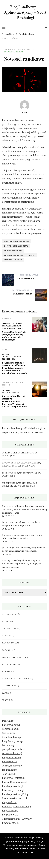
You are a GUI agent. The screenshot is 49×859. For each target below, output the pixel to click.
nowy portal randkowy (16, 246)
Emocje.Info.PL (10, 823)
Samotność (8, 686)
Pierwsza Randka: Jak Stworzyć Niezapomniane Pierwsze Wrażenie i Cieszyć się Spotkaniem (14, 401)
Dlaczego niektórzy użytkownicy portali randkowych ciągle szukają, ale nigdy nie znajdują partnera (22, 563)
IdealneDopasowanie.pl (14, 782)
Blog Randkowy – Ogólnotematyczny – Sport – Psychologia (24, 12)
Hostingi (7, 636)
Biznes (6, 621)
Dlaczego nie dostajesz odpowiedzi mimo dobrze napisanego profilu (22, 537)
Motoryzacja (9, 643)
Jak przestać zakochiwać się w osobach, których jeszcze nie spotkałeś (21, 524)
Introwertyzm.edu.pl (13, 790)
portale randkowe (13, 255)
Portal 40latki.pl (33, 428)
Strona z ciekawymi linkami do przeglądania (20, 454)
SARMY (5, 693)
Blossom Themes (28, 848)
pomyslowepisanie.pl (13, 749)
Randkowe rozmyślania (15, 679)
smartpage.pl (20, 136)
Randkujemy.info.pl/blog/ (15, 794)
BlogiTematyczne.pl (12, 741)
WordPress (27, 852)
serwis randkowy (13, 260)
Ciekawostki (8, 324)
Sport (5, 700)
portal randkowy (13, 251)
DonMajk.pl (8, 720)
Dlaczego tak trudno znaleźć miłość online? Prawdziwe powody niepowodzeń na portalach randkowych (14, 368)
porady (20, 324)
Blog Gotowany (10, 814)
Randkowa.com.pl (11, 724)
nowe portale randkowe (16, 241)
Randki (20, 328)
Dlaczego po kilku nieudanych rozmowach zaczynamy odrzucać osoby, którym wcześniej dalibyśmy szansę (24, 509)
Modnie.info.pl (9, 769)
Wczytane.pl (8, 745)
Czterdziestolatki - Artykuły (17, 818)
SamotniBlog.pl (10, 728)
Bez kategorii (10, 614)
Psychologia (8, 328)
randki (31, 255)
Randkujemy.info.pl (12, 786)
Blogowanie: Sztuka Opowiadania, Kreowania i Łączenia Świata (21, 464)
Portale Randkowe (13, 52)
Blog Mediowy (9, 802)
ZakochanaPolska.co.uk (14, 798)
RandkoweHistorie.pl (13, 777)
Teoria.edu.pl (9, 774)
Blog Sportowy (10, 810)
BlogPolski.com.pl (11, 757)
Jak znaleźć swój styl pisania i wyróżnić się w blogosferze (19, 484)
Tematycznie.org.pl (12, 765)
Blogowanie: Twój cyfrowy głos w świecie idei (21, 474)
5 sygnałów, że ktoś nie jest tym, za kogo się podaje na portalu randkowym (14, 336)
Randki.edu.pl (9, 761)
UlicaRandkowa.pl (11, 737)
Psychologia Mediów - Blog (16, 806)
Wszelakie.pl (8, 733)
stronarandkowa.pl (12, 753)
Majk (24, 113)
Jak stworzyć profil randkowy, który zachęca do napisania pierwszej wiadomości (23, 549)
